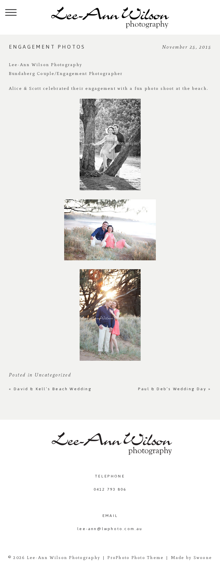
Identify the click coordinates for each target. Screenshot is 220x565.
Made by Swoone (191, 557)
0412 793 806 (110, 489)
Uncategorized (53, 375)
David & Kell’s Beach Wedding (50, 389)
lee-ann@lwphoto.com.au (109, 529)
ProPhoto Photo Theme (135, 557)
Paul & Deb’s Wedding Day (174, 389)
